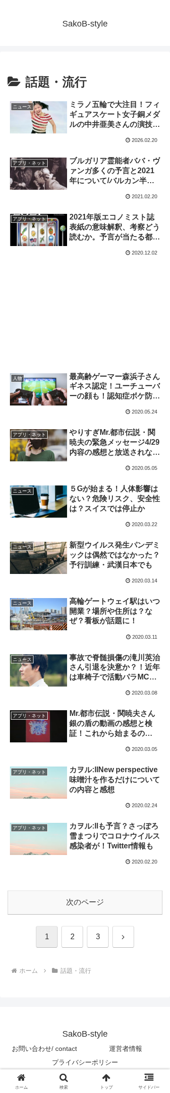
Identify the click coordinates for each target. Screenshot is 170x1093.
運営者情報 (125, 1048)
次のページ (85, 902)
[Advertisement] (85, 300)
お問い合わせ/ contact (44, 1048)
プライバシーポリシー (85, 1062)
